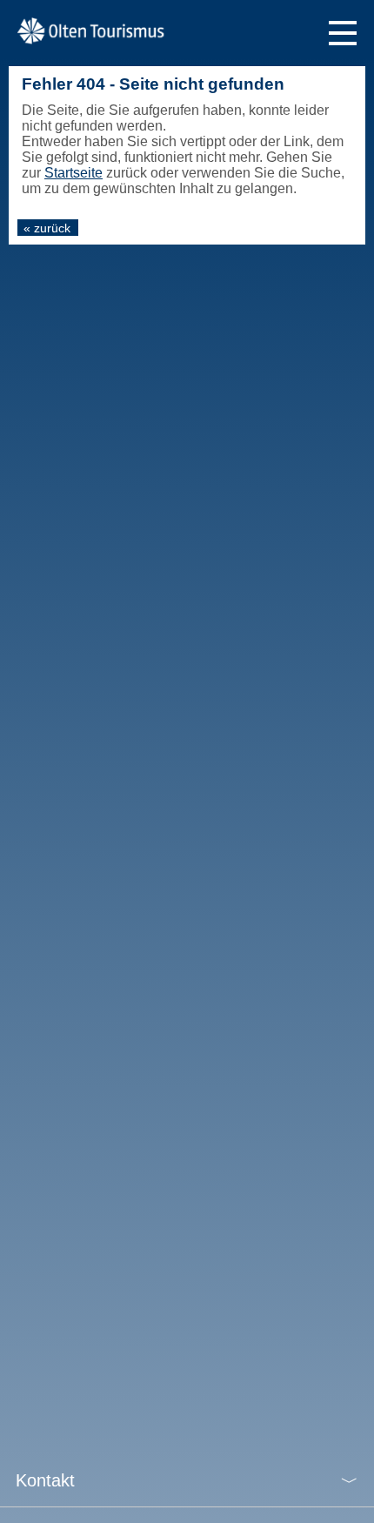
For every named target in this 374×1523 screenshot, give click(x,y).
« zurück (46, 228)
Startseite (73, 172)
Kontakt (45, 1480)
